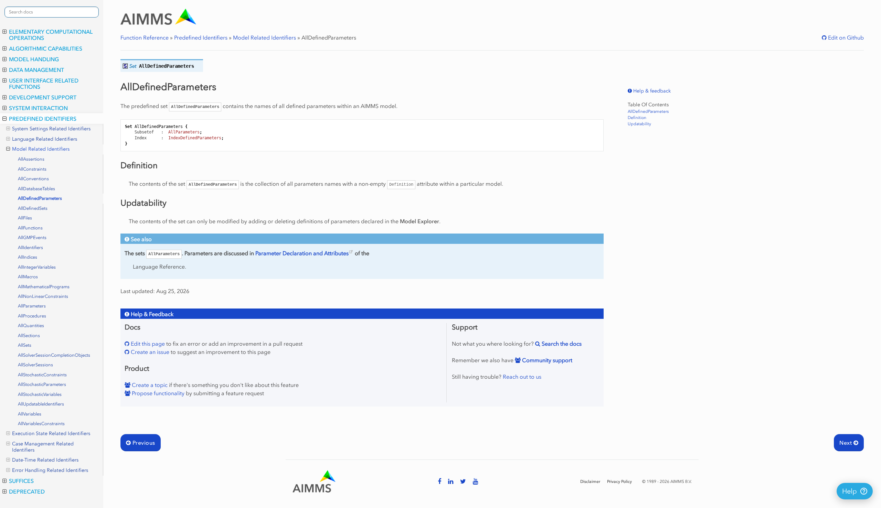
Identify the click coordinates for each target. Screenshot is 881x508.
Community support (546, 360)
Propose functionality (157, 393)
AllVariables (29, 414)
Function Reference (144, 37)
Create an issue (149, 352)
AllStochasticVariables (40, 394)
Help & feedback (651, 91)
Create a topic (149, 385)
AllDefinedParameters (40, 198)
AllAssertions (31, 159)
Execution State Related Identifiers (51, 433)
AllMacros (28, 276)
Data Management (36, 69)
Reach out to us (522, 376)
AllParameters (32, 306)
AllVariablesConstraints (41, 423)
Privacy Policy (619, 481)
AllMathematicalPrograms (44, 286)
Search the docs (561, 343)
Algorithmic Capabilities (45, 48)
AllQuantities (31, 325)
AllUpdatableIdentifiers (41, 404)
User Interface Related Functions (43, 83)
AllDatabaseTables (36, 188)
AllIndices (27, 257)
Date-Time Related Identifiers (45, 460)
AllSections (29, 335)
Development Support (42, 97)
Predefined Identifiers (42, 118)
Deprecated (27, 491)
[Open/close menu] (4, 32)
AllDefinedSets (32, 208)
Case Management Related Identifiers (43, 447)
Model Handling (34, 59)
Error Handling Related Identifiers (50, 470)
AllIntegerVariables (37, 267)
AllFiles (25, 217)
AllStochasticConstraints (42, 374)
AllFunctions (30, 227)
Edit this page (147, 343)
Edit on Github (845, 37)
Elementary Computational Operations (51, 34)
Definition (637, 117)
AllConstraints (32, 169)
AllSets (24, 345)
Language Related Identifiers (44, 139)
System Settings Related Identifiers (51, 129)
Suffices (21, 480)
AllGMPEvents (32, 237)
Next (846, 442)
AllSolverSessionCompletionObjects (54, 355)
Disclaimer (590, 481)
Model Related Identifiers (41, 149)
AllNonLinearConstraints (43, 296)
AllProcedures (32, 315)
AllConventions (33, 178)
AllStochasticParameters (42, 384)
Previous (143, 442)
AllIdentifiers (30, 247)
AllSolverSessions (35, 364)
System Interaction (38, 108)
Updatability (639, 123)
